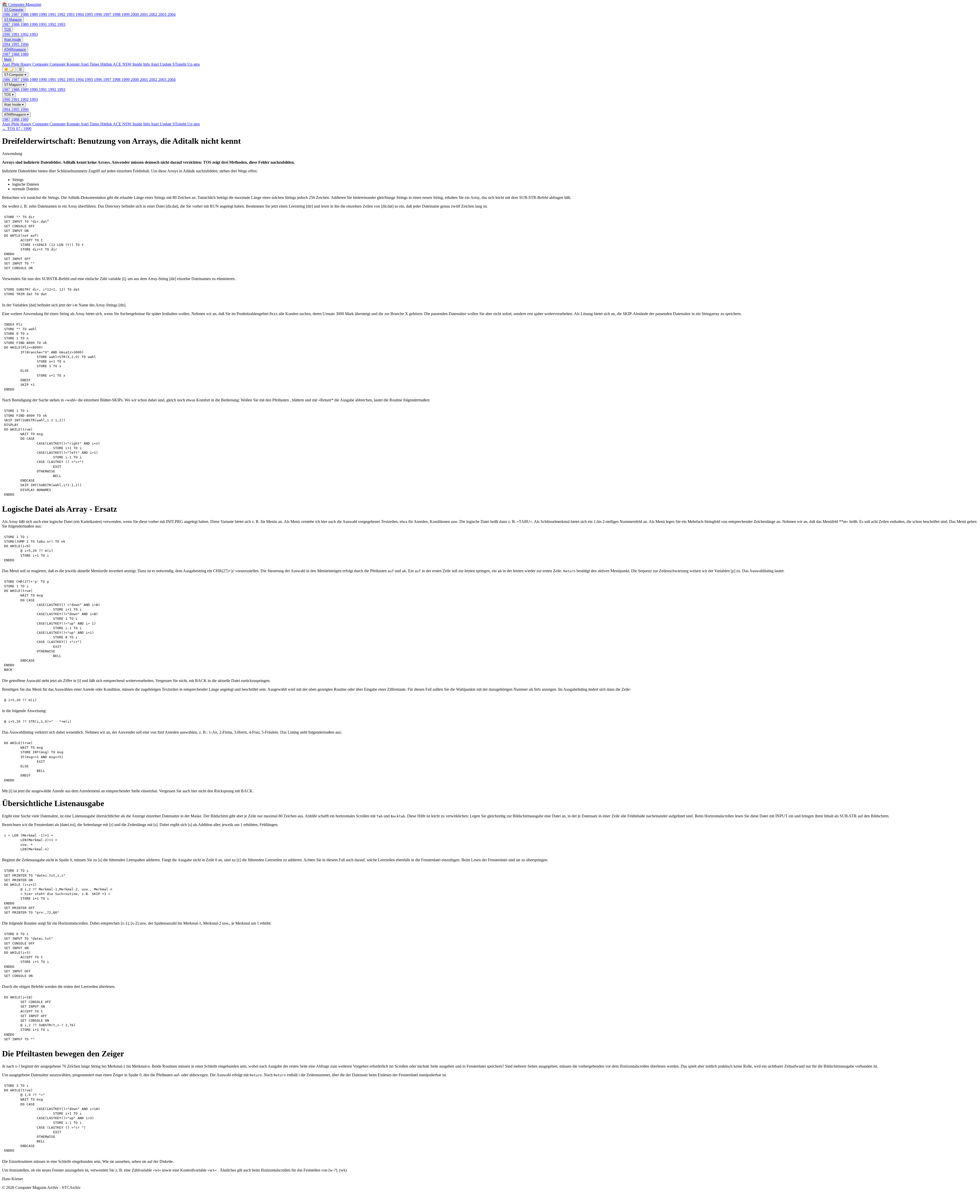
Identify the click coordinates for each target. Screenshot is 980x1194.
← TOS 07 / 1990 (16, 128)
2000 (135, 14)
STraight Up (183, 64)
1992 (61, 14)
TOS (7, 29)
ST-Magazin (13, 19)
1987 (15, 14)
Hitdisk (106, 64)
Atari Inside (12, 39)
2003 (162, 14)
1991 (52, 14)
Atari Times (90, 64)
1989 (34, 14)
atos (196, 64)
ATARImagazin (15, 49)
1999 (126, 14)
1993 (71, 14)
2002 (153, 14)
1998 (116, 14)
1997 (107, 14)
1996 (98, 14)
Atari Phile (11, 64)
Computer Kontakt (65, 64)
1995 (89, 14)
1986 (6, 14)
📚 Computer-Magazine (21, 4)
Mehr (7, 59)
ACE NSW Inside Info (132, 64)
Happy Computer (35, 64)
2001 (144, 14)
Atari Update (162, 64)
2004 (171, 14)
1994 (80, 14)
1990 (43, 14)
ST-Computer (13, 9)
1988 (25, 14)
